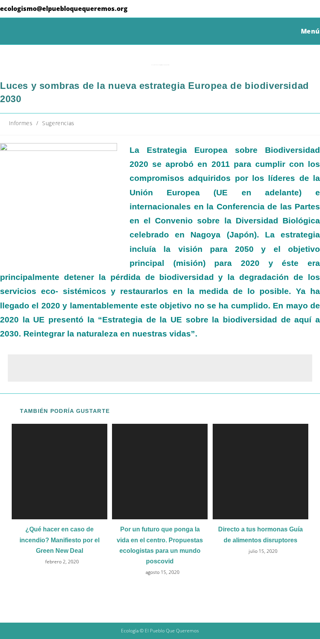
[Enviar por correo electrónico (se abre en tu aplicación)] (315, 9)
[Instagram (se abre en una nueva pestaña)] (292, 9)
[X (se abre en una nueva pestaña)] (268, 9)
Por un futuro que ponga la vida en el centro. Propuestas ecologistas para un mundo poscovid (160, 545)
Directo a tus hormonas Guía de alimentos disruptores (260, 534)
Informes (21, 123)
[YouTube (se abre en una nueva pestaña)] (304, 9)
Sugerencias (58, 123)
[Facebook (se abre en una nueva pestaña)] (280, 9)
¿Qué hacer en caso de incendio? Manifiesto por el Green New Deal (60, 540)
